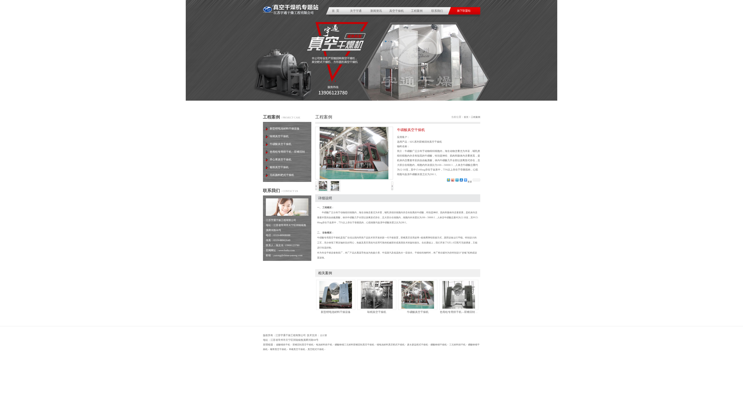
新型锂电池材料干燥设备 (285, 128)
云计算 (323, 335)
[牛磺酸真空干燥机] (417, 309)
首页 (466, 117)
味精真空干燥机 (279, 136)
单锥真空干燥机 (297, 349)
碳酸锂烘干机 (283, 344)
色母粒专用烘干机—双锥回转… (289, 151)
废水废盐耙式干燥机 (417, 344)
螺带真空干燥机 (278, 349)
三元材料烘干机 (457, 344)
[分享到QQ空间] (448, 179)
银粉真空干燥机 (279, 167)
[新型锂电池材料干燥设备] (335, 309)
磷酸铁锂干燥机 (439, 344)
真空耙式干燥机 (316, 349)
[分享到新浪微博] (452, 179)
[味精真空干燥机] (376, 309)
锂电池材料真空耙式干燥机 (391, 344)
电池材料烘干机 (324, 344)
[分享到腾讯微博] (457, 179)
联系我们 (437, 10)
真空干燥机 (396, 10)
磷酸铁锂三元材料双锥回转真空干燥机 (354, 344)
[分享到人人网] (461, 179)
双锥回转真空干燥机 (303, 344)
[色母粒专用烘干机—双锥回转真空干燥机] (458, 309)
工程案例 (417, 10)
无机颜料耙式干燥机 (282, 175)
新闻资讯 (376, 10)
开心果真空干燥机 (280, 159)
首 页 (335, 10)
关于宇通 (356, 10)
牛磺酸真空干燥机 (280, 144)
